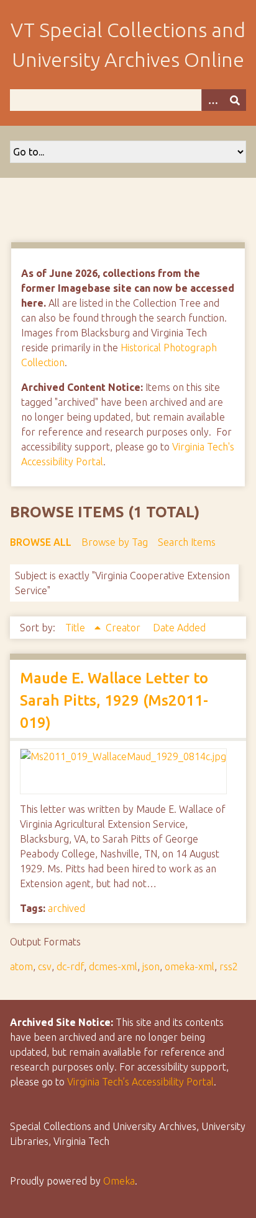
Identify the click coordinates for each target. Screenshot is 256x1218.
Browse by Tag (114, 542)
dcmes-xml (113, 966)
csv (45, 966)
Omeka (119, 1180)
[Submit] (235, 100)
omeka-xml (189, 966)
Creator (124, 627)
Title (76, 627)
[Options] (212, 100)
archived (66, 908)
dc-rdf (70, 966)
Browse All (40, 542)
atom (21, 966)
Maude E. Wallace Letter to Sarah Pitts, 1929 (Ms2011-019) (114, 700)
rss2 (228, 966)
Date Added (179, 627)
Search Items (187, 542)
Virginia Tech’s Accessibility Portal (140, 1081)
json (151, 966)
